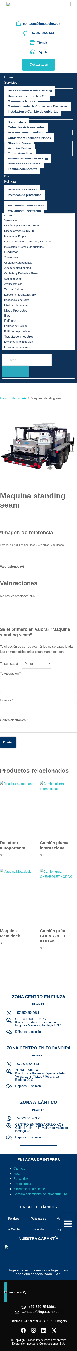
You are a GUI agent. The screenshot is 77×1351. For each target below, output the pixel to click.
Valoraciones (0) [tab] (12, 566)
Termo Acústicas (13, 289)
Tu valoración (10, 673)
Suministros (11, 257)
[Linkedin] (43, 1330)
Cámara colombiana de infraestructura (40, 1194)
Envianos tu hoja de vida (18, 341)
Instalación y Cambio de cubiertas (24, 246)
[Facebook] (23, 1330)
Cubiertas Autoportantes (18, 262)
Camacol (19, 1168)
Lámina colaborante (16, 305)
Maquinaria (19, 398)
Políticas (10, 320)
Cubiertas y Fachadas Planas (21, 273)
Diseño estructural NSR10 (19, 230)
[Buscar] (15, 371)
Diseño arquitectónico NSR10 (21, 225)
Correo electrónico (14, 720)
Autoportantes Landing (17, 268)
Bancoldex (20, 1178)
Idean (17, 1173)
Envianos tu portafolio (17, 347)
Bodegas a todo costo (17, 300)
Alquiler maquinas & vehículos (31, 545)
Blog (7, 315)
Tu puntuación (11, 663)
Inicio (3, 398)
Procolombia (22, 1184)
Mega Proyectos (15, 310)
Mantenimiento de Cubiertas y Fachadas (27, 241)
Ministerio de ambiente (29, 1189)
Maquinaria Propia (15, 236)
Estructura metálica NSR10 (20, 294)
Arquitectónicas (13, 284)
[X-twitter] (54, 1330)
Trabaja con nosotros (19, 336)
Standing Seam (13, 278)
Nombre (6, 700)
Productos (11, 252)
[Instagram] (33, 1330)
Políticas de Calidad (16, 326)
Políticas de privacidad (17, 331)
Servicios (10, 220)
